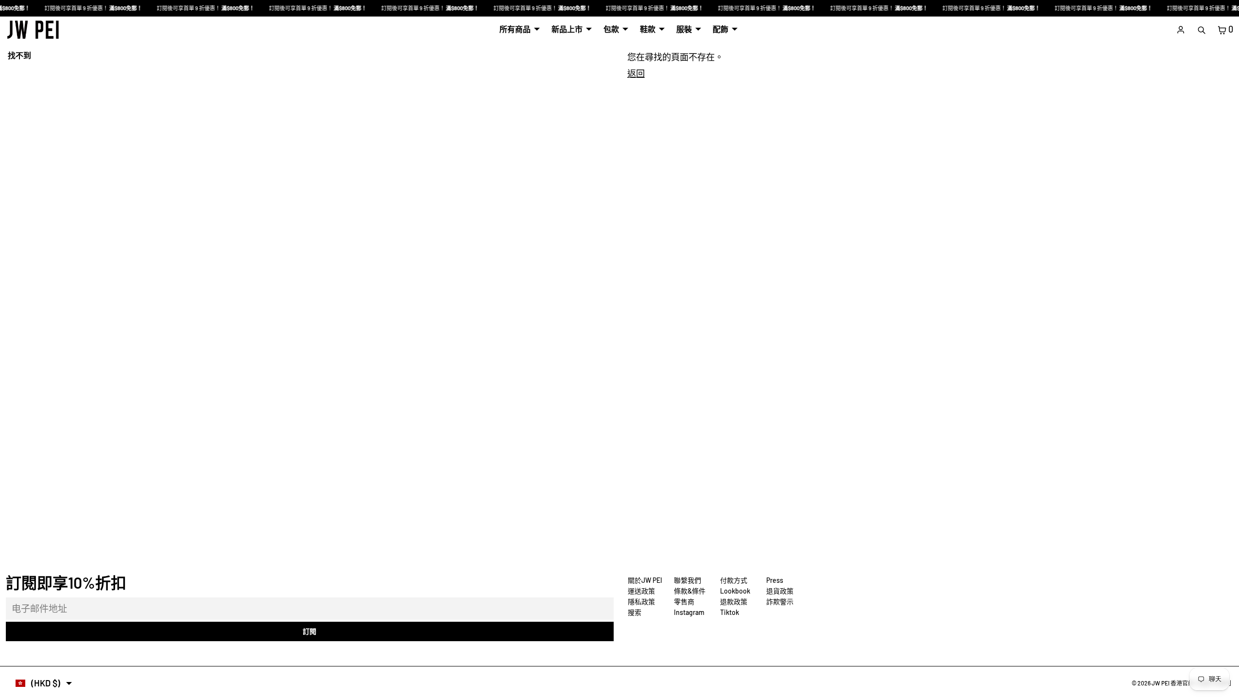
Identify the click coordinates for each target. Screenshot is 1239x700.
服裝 (684, 29)
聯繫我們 (687, 580)
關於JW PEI (645, 580)
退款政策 (733, 601)
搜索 (634, 612)
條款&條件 (690, 591)
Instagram (689, 612)
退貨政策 (779, 591)
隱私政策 (641, 601)
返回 (636, 73)
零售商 (684, 601)
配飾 (720, 29)
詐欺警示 (779, 601)
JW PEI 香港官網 (1173, 683)
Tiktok (729, 612)
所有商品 (515, 29)
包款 (611, 29)
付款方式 (733, 580)
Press (774, 580)
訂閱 (309, 631)
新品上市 (567, 29)
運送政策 (641, 591)
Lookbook (735, 591)
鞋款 (647, 29)
